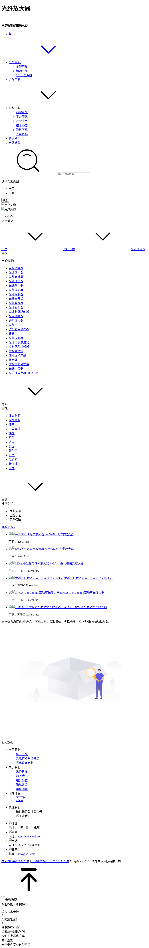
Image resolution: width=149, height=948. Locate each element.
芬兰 (12, 437)
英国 (12, 446)
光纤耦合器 (16, 285)
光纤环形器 (16, 281)
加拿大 (13, 424)
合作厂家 (14, 79)
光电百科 (22, 134)
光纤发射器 (16, 307)
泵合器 (13, 359)
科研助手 (14, 138)
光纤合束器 (16, 368)
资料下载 (22, 129)
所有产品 (22, 754)
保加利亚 (14, 420)
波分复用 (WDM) (19, 329)
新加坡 (13, 463)
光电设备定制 (24, 762)
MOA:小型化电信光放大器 (67, 563)
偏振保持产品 (17, 355)
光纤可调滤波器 (19, 342)
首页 (12, 34)
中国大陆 (14, 428)
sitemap (20, 796)
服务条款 (22, 780)
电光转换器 (16, 268)
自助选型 (14, 142)
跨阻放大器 (16, 320)
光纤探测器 (16, 338)
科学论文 (22, 112)
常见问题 (22, 789)
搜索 (5, 200)
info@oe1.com (26, 853)
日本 (12, 455)
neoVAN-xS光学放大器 (59, 548)
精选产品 (22, 70)
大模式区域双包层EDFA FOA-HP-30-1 (88, 578)
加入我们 (22, 776)
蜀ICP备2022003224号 (15, 861)
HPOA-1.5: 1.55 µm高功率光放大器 (82, 592)
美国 (12, 468)
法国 (12, 442)
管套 (12, 333)
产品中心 (15, 62)
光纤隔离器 (16, 290)
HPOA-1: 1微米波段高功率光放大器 (84, 607)
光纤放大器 (138, 249)
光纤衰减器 (16, 276)
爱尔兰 (13, 450)
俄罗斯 (13, 459)
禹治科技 (22, 771)
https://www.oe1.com (29, 836)
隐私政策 (22, 784)
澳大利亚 (14, 415)
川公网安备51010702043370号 (50, 861)
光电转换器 (16, 316)
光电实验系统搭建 (27, 758)
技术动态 (22, 125)
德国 (12, 433)
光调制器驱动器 (19, 311)
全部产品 (22, 66)
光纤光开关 (16, 298)
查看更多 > (8, 527)
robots (19, 800)
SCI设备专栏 (24, 75)
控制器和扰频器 (19, 346)
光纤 (12, 325)
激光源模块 (16, 351)
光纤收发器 (16, 303)
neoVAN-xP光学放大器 (59, 534)
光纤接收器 (16, 294)
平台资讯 (22, 116)
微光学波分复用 (19, 364)
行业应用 (22, 121)
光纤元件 (69, 249)
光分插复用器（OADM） (25, 373)
